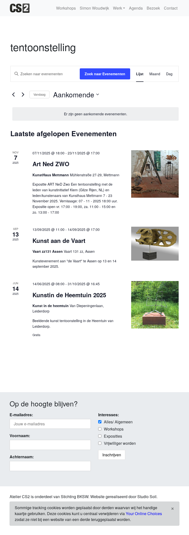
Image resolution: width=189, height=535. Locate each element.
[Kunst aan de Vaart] (155, 244)
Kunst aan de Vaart (58, 240)
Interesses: (108, 414)
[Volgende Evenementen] (23, 94)
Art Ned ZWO (50, 164)
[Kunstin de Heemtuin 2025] (155, 304)
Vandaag (39, 94)
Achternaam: (22, 457)
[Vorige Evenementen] (13, 94)
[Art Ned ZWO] (155, 174)
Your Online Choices (144, 513)
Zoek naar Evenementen (105, 73)
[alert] (95, 114)
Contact (170, 8)
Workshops (66, 8)
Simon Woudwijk (94, 8)
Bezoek (153, 8)
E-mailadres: (21, 414)
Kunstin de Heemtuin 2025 (69, 295)
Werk (117, 8)
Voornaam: (20, 435)
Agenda (136, 8)
